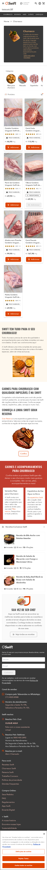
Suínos (31, 14)
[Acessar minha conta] (39, 3)
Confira (23, 453)
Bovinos (17, 14)
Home (6, 21)
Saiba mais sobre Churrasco (29, 57)
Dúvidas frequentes (10, 784)
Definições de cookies (23, 851)
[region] (23, 850)
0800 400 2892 (19, 737)
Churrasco (7, 14)
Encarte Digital (8, 810)
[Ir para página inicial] (10, 3)
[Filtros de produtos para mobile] (41, 94)
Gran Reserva (7, 419)
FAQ (4, 798)
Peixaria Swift (7, 772)
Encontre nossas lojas (11, 824)
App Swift (6, 806)
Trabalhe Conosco (10, 776)
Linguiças (39, 14)
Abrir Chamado (12, 754)
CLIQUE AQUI (11, 723)
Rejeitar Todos (23, 858)
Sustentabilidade (9, 828)
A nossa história (9, 820)
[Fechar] (44, 834)
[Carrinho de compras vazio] (43, 3)
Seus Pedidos (7, 794)
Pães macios (10, 510)
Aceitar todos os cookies (23, 865)
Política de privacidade (12, 780)
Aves (24, 14)
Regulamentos (8, 802)
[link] (7, 9)
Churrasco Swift (9, 768)
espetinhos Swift (36, 497)
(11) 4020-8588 (11, 697)
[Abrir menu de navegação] (3, 3)
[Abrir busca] (35, 3)
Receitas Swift (8, 764)
